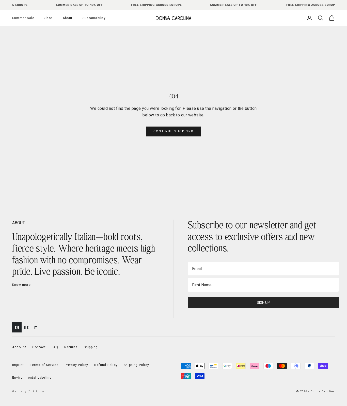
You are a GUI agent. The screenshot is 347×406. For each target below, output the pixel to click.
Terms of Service (44, 365)
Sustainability (94, 18)
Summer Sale (23, 18)
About (67, 18)
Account (19, 347)
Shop (48, 18)
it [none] (35, 327)
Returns (70, 347)
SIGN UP (263, 303)
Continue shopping (173, 131)
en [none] (17, 327)
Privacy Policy (76, 365)
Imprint (18, 365)
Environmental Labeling (32, 377)
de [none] (26, 327)
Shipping (91, 347)
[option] (26, 327)
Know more (21, 285)
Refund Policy (106, 365)
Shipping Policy (136, 365)
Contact (38, 347)
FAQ (55, 347)
